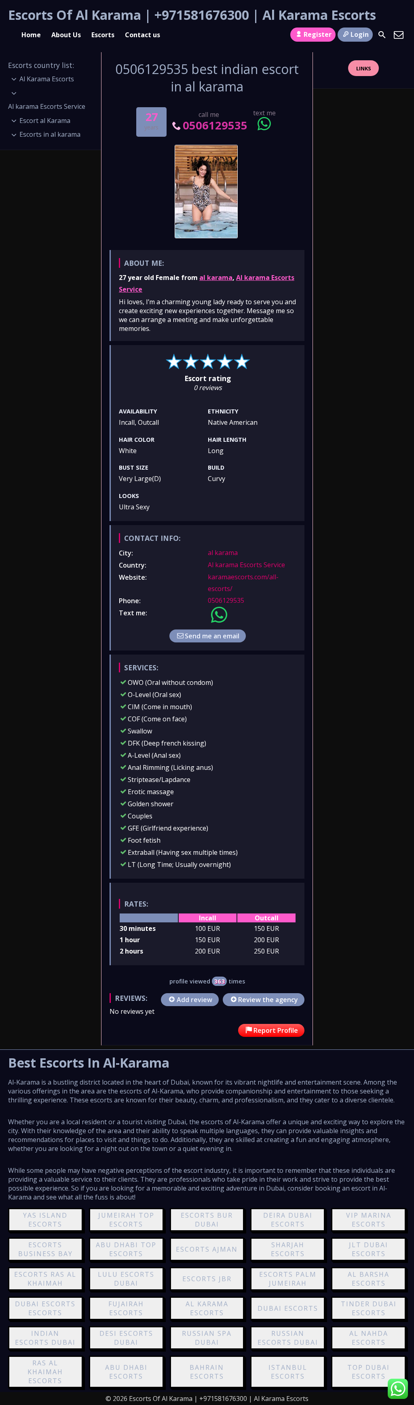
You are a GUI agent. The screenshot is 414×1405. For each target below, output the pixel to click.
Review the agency (268, 999)
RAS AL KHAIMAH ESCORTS (45, 1371)
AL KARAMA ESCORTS (207, 1308)
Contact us (142, 34)
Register (318, 34)
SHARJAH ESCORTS (288, 1249)
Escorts (102, 34)
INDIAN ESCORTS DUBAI (45, 1338)
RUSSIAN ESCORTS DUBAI (288, 1338)
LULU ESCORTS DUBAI (126, 1279)
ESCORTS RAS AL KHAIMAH (45, 1279)
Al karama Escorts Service (246, 564)
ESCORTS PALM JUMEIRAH (288, 1279)
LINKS (363, 68)
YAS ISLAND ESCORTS (45, 1220)
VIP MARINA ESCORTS (368, 1220)
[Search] (382, 35)
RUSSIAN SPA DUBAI (207, 1338)
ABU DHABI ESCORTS (126, 1372)
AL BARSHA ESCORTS (368, 1279)
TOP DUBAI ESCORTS (368, 1372)
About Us (66, 34)
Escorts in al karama (49, 134)
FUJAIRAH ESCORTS (126, 1308)
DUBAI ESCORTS (288, 1308)
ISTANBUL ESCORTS (287, 1372)
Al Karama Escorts (46, 78)
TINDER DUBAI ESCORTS (369, 1308)
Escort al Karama (44, 120)
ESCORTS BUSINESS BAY (45, 1249)
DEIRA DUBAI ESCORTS (288, 1220)
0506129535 (215, 125)
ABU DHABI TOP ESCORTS (126, 1249)
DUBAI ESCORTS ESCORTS (45, 1308)
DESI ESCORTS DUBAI (126, 1338)
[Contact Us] (398, 35)
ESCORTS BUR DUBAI (207, 1220)
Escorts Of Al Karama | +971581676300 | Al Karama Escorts (192, 14)
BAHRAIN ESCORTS (207, 1372)
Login (360, 34)
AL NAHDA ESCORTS (368, 1338)
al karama (215, 277)
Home (31, 34)
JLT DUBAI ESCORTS (368, 1249)
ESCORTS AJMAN (207, 1249)
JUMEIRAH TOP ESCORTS (126, 1220)
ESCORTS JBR (207, 1278)
